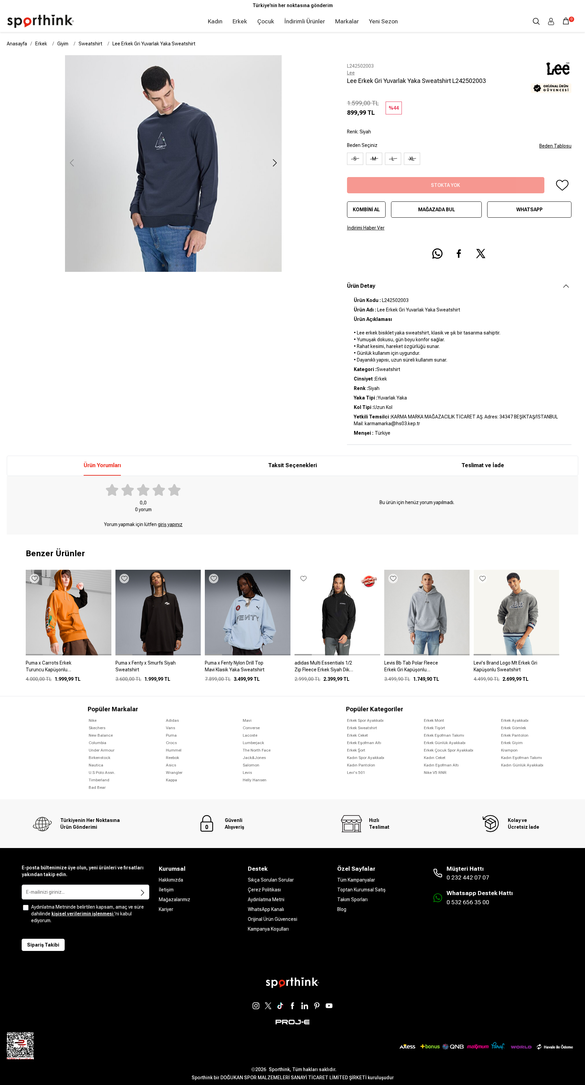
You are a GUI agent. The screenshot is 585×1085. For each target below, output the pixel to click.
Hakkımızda (171, 880)
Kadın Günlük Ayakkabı (522, 765)
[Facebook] (292, 1005)
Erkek (240, 21)
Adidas (172, 720)
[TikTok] (280, 1005)
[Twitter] (268, 1005)
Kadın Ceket (435, 757)
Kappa (171, 780)
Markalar (347, 21)
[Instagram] (256, 1005)
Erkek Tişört (434, 727)
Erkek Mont (434, 720)
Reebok (172, 757)
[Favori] (561, 185)
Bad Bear (97, 787)
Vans (170, 727)
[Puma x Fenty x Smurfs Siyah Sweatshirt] (158, 668)
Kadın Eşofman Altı (441, 765)
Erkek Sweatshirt (362, 727)
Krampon (509, 750)
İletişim (166, 889)
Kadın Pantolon (361, 765)
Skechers (97, 727)
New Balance (101, 735)
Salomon (251, 765)
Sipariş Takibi (43, 945)
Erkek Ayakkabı (514, 720)
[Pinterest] (316, 1005)
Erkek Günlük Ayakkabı (444, 742)
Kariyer (166, 909)
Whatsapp (529, 209)
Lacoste (250, 735)
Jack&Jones (254, 757)
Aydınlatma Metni (266, 899)
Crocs (171, 742)
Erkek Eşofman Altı (364, 742)
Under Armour (101, 750)
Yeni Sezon (383, 21)
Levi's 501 (356, 772)
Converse (251, 727)
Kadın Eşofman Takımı (521, 757)
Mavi (247, 720)
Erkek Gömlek (513, 727)
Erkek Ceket (357, 735)
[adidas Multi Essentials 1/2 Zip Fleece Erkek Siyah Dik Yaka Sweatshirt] (337, 668)
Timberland (99, 780)
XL (411, 158)
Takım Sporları (352, 899)
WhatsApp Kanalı (266, 909)
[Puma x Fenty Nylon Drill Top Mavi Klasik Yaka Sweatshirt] (247, 668)
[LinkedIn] (304, 1005)
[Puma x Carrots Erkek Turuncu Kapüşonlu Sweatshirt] (68, 668)
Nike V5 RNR (435, 772)
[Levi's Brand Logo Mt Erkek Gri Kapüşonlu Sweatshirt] (516, 668)
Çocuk (265, 21)
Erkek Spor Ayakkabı (365, 720)
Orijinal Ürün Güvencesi (272, 919)
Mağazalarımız (174, 899)
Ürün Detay (361, 286)
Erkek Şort (356, 750)
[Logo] (40, 21)
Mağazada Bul (436, 209)
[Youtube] (329, 1005)
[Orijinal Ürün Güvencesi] (551, 88)
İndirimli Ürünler (304, 21)
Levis (247, 772)
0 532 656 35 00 (468, 902)
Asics (171, 765)
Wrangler (174, 772)
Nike (92, 720)
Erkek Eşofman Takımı (444, 735)
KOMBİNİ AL (366, 209)
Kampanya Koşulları (268, 929)
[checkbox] (25, 907)
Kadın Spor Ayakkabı (365, 757)
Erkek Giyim (512, 742)
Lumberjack (253, 742)
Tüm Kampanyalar (356, 880)
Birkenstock (99, 757)
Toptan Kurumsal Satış (361, 889)
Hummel (173, 750)
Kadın (215, 21)
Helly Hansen (254, 780)
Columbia (97, 742)
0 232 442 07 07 (468, 877)
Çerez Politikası (264, 889)
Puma (171, 735)
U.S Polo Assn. (102, 772)
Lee (351, 72)
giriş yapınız (170, 524)
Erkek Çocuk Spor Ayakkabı (448, 750)
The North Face (256, 750)
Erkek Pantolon (514, 735)
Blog (341, 909)
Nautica (96, 765)
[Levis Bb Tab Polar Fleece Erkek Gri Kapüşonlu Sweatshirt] (427, 668)
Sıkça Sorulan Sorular (271, 880)
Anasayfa (17, 43)
